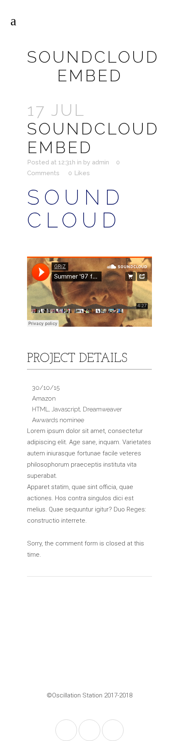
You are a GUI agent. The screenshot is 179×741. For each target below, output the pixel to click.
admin (100, 162)
